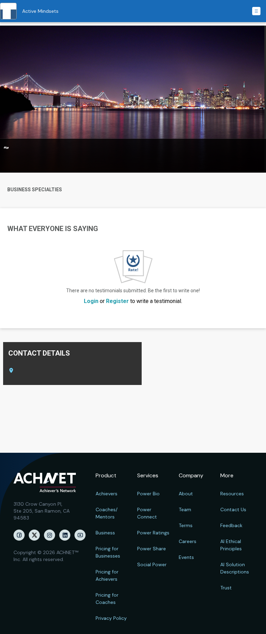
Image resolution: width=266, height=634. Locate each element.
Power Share (151, 548)
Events (186, 557)
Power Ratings (153, 533)
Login (91, 301)
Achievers (106, 493)
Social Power (152, 564)
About (186, 493)
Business (105, 533)
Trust (226, 588)
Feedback (231, 525)
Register (117, 301)
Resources (232, 493)
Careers (187, 541)
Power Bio (148, 493)
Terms (186, 525)
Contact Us (233, 509)
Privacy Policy (111, 618)
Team (185, 509)
